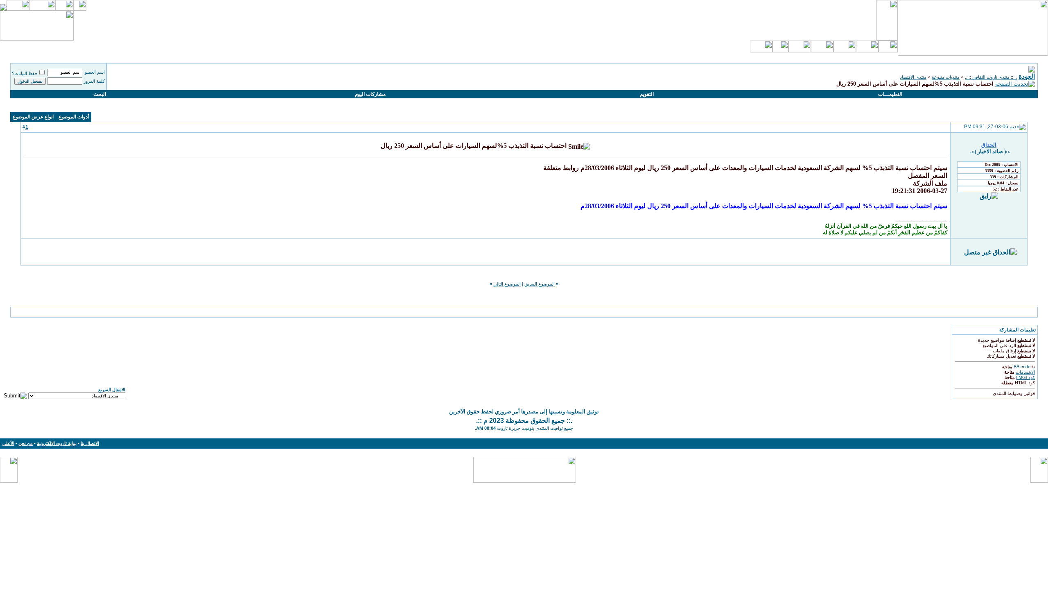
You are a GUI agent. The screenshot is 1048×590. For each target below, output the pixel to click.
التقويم (647, 94)
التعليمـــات (890, 94)
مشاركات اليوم (370, 94)
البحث (99, 94)
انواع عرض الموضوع (33, 117)
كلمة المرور (94, 81)
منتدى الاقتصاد (913, 77)
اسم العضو (95, 72)
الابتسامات (1025, 372)
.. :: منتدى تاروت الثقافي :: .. (991, 77)
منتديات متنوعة (946, 77)
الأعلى (8, 443)
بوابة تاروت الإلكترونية (57, 443)
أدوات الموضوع (74, 117)
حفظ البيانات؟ (25, 73)
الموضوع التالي (507, 283)
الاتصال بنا (90, 443)
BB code (1022, 366)
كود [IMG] (1025, 377)
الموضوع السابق (539, 283)
